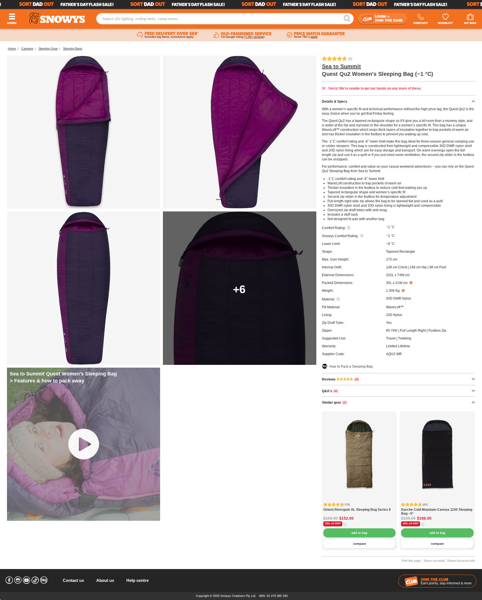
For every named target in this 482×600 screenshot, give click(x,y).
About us (105, 580)
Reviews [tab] (340, 379)
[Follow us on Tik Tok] (35, 580)
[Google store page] (242, 35)
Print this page (411, 560)
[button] (330, 459)
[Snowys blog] (43, 580)
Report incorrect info (461, 560)
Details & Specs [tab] (334, 101)
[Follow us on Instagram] (17, 580)
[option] (359, 448)
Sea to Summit (341, 66)
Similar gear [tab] (334, 402)
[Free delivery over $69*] (167, 35)
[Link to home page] (57, 18)
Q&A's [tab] (330, 391)
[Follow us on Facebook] (9, 580)
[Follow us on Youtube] (26, 580)
